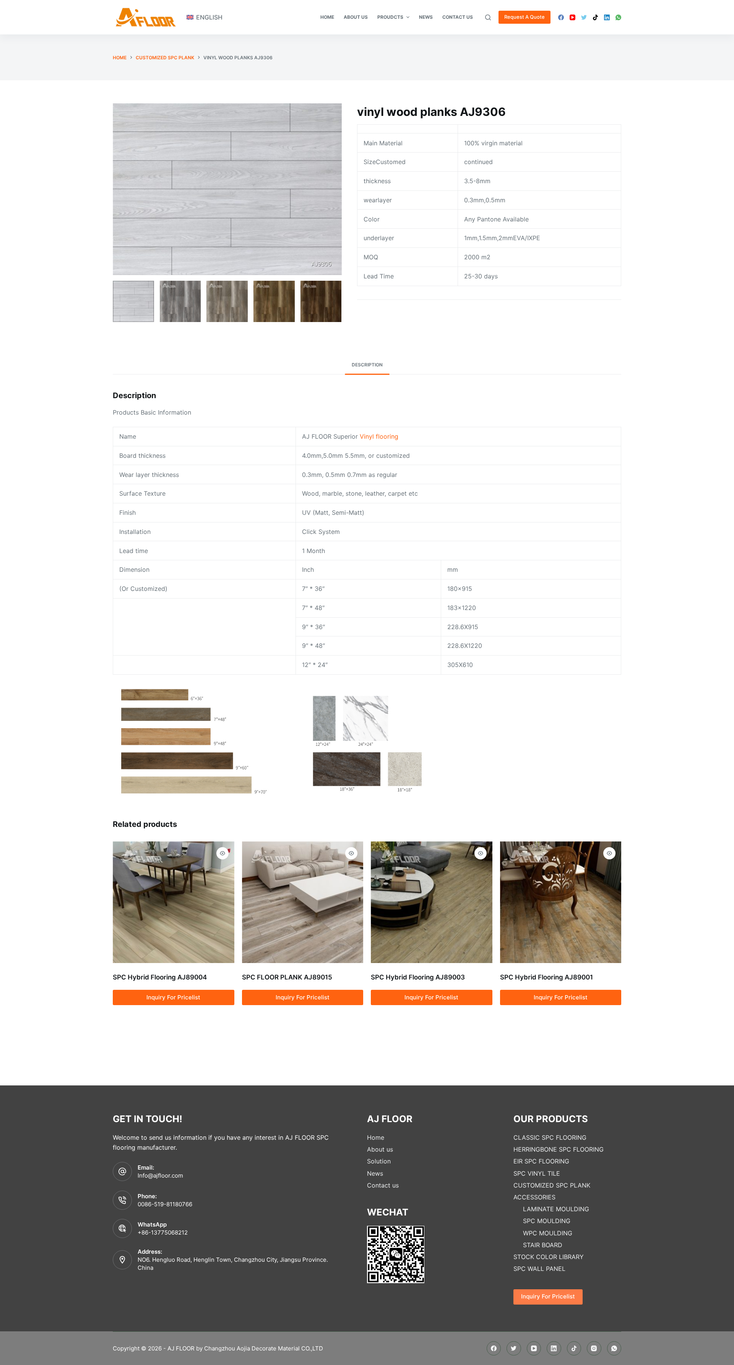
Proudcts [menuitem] (390, 17)
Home (375, 1137)
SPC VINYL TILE (536, 1173)
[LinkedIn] (607, 17)
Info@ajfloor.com (160, 1175)
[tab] (367, 365)
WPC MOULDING (547, 1233)
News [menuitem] (426, 17)
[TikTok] (595, 17)
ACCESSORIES (534, 1197)
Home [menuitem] (327, 17)
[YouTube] (572, 17)
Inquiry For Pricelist (173, 997)
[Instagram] (594, 1348)
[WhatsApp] (618, 17)
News (375, 1173)
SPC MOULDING (546, 1221)
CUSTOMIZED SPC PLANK (551, 1185)
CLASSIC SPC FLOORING (549, 1137)
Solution (379, 1161)
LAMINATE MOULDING (556, 1209)
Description (367, 365)
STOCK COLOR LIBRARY (548, 1257)
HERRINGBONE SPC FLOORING (558, 1149)
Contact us (383, 1185)
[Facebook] (561, 17)
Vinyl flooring (379, 436)
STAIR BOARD (542, 1245)
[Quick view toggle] (222, 853)
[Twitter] (584, 17)
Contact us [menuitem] (457, 17)
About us (380, 1149)
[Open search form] (488, 17)
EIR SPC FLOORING (541, 1161)
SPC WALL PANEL (539, 1268)
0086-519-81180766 (165, 1204)
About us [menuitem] (356, 17)
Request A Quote (524, 17)
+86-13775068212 (163, 1232)
